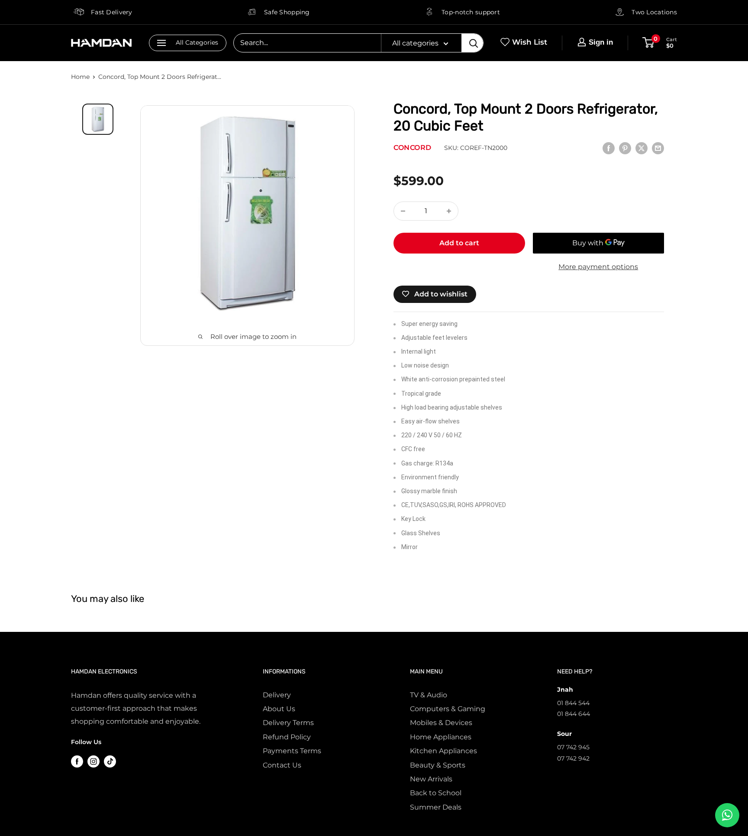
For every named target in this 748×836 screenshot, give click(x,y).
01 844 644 (573, 714)
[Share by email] (658, 147)
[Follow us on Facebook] (77, 761)
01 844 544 (573, 703)
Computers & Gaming (447, 709)
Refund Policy (287, 737)
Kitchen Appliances (443, 751)
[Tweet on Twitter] (641, 147)
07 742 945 (573, 747)
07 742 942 (573, 758)
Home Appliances (440, 737)
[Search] (472, 43)
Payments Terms (292, 751)
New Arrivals (431, 779)
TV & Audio (428, 695)
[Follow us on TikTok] (110, 761)
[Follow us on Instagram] (93, 761)
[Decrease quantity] (403, 211)
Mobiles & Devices (441, 723)
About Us (279, 709)
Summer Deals (435, 807)
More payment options (598, 267)
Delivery (277, 695)
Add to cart (459, 243)
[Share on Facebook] (609, 147)
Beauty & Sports (437, 765)
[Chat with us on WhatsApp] (727, 815)
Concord (412, 147)
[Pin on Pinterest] (625, 147)
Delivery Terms (288, 723)
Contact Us (282, 765)
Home (80, 77)
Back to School (435, 793)
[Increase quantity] (449, 211)
